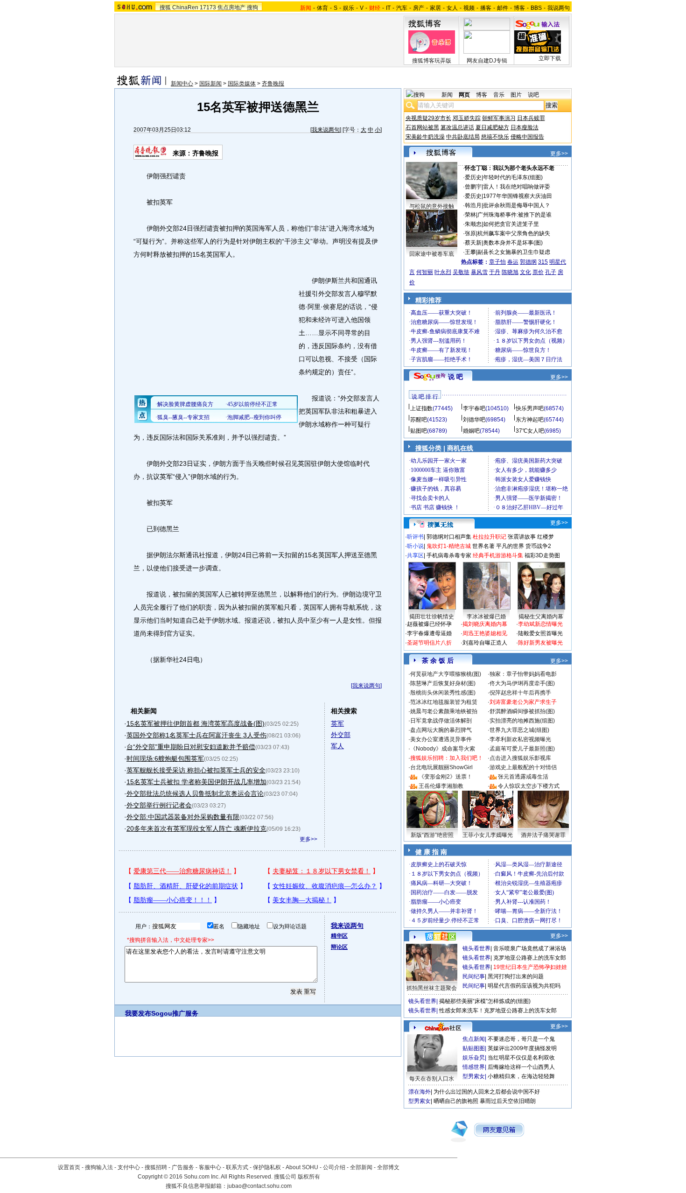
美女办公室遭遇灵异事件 (441, 739)
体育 (322, 8)
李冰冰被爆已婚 (486, 616)
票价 (538, 272)
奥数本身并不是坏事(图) (513, 242)
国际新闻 (210, 83)
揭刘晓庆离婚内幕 (484, 624)
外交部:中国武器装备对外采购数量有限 (182, 817)
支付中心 (129, 1167)
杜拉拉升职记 (489, 536)
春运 (512, 262)
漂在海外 (419, 1091)
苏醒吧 (418, 419)
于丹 (494, 272)
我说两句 (558, 8)
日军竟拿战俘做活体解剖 (441, 720)
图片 (516, 94)
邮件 (502, 8)
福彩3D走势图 (542, 555)
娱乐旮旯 (473, 1057)
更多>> (308, 839)
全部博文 (388, 1167)
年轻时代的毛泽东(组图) (513, 177)
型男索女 (473, 1076)
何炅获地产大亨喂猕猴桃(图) (445, 674)
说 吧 (455, 376)
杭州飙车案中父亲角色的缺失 (513, 233)
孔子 (550, 272)
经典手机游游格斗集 (498, 555)
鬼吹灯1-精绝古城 (449, 546)
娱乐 (348, 8)
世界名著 (483, 546)
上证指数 (421, 408)
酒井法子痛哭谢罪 (543, 835)
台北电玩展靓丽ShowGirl (441, 767)
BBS (536, 8)
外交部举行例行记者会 (159, 805)
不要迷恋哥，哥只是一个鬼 (521, 1039)
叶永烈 (442, 272)
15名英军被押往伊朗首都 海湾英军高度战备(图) (195, 723)
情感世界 (473, 1067)
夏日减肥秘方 (492, 127)
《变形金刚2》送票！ (445, 776)
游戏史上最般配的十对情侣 (523, 767)
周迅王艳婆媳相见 (484, 633)
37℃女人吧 (530, 431)
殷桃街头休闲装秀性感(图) (443, 692)
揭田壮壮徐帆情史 (431, 616)
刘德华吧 (474, 419)
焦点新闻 (473, 1039)
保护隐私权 (267, 1167)
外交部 (340, 734)
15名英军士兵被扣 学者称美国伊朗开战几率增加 (196, 782)
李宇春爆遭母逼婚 (429, 633)
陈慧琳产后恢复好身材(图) (443, 683)
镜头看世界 (476, 948)
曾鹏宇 (473, 186)
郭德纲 (528, 262)
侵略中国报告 (527, 136)
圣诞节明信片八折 (429, 642)
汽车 (401, 8)
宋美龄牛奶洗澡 (425, 136)
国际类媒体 (242, 83)
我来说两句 (326, 129)
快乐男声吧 (530, 408)
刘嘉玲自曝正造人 (484, 642)
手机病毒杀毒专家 (449, 555)
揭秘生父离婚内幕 (540, 616)
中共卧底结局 (463, 136)
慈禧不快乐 (495, 136)
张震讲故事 (522, 536)
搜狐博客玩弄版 (431, 60)
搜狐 (165, 7)
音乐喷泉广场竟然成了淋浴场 (529, 948)
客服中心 (210, 1167)
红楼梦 (545, 536)
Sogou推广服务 (174, 1013)
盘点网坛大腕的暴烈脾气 (441, 730)
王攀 (470, 252)
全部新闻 (361, 1167)
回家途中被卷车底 (431, 254)
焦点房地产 (231, 7)
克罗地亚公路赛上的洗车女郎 (529, 957)
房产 (418, 8)
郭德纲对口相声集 (449, 536)
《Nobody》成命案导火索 (442, 748)
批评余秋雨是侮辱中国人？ (516, 205)
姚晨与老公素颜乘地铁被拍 (443, 711)
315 (543, 262)
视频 (469, 8)
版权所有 (309, 1176)
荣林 (470, 214)
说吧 (533, 94)
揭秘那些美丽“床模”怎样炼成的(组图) (485, 1001)
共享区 (415, 555)
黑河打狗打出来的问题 (516, 976)
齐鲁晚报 (273, 83)
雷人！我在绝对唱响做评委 (516, 186)
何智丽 (424, 272)
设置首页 (69, 1167)
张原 (470, 233)
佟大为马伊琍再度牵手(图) (522, 683)
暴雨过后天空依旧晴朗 (508, 1101)
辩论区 (339, 947)
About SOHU (302, 1167)
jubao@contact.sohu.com (259, 1186)
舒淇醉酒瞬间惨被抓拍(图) (522, 711)
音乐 (498, 94)
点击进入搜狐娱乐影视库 (520, 758)
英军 (337, 723)
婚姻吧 (471, 431)
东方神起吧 (530, 419)
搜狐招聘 (156, 1167)
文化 (525, 272)
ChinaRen (185, 7)
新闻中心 (182, 83)
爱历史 (473, 177)
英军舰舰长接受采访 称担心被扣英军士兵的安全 (196, 770)
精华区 (339, 936)
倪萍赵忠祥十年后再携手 (520, 692)
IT (388, 8)
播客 (485, 8)
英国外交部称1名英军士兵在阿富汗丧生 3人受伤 (196, 735)
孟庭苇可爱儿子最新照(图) (522, 748)
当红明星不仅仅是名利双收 (521, 1057)
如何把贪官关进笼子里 (511, 224)
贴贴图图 (473, 1048)
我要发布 (138, 1013)
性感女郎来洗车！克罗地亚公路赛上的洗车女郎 (498, 1010)
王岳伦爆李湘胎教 (441, 786)
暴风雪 (479, 272)
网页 (464, 94)
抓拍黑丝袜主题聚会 (431, 988)
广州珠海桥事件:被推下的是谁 (514, 214)
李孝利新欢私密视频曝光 (520, 739)
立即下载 (550, 58)
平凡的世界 (510, 546)
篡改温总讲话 (457, 127)
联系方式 (237, 1167)
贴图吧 (418, 431)
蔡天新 (473, 242)
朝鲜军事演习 (499, 118)
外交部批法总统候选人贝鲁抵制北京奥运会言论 (195, 793)
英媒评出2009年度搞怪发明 (522, 1048)
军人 (337, 746)
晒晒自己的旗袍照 (456, 1101)
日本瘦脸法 (525, 127)
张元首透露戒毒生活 (523, 776)
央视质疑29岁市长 (428, 118)
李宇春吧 (474, 408)
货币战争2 (538, 546)
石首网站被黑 (422, 127)
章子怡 (497, 262)
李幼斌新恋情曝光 (540, 624)
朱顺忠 (473, 224)
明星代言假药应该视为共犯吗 (524, 985)
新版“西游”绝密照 (432, 835)
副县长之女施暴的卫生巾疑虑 (513, 252)
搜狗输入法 (99, 1167)
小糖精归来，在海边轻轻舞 (521, 1076)
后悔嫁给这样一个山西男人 (521, 1067)
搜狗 (252, 7)
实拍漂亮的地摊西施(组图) (522, 720)
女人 (452, 8)
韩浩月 (473, 205)
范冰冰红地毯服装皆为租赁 (443, 702)
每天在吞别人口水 (431, 1078)
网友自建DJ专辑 (487, 60)
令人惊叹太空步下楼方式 (529, 786)
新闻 (447, 94)
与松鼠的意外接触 (431, 206)
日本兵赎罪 (531, 118)
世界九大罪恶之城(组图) (519, 730)
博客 (519, 8)
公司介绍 (334, 1167)
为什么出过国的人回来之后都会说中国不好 (487, 1091)
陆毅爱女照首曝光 (540, 633)
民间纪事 (473, 976)
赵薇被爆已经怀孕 (429, 624)
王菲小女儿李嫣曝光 (487, 835)
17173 (208, 7)
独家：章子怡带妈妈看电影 (523, 674)
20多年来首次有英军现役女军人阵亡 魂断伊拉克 (196, 828)
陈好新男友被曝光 (540, 642)
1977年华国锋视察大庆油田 (517, 196)
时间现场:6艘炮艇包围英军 (165, 758)
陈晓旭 (510, 272)
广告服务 (183, 1167)
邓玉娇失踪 (467, 118)
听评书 (415, 536)
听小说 (415, 546)
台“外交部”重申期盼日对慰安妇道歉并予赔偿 (190, 747)
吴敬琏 (461, 272)
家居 (435, 8)
